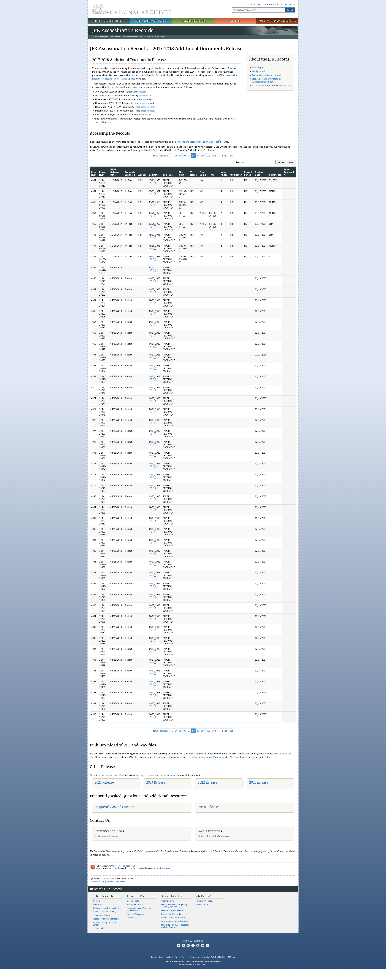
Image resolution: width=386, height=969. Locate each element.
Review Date (259, 173)
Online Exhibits (99, 928)
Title (211, 174)
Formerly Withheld (130, 173)
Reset (291, 162)
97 (189, 155)
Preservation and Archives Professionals (139, 909)
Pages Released (289, 170)
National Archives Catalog (104, 911)
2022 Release (207, 782)
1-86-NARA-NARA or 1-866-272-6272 (193, 964)
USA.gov (231, 957)
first (155, 155)
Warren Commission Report (266, 74)
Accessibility (168, 957)
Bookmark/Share (274, 4)
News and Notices (204, 900)
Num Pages (224, 173)
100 (203, 155)
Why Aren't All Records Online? (175, 921)
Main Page (257, 67)
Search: (240, 162)
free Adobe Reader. (124, 865)
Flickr (207, 945)
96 (185, 155)
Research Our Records (108, 20)
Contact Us (289, 4)
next (224, 155)
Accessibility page (162, 868)
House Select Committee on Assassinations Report (266, 80)
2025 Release (104, 782)
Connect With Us (193, 940)
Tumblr (193, 945)
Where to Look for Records (173, 917)
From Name (202, 173)
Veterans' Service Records (151, 20)
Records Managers (135, 914)
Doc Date (154, 174)
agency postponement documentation (156, 775)
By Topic (96, 900)
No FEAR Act (220, 957)
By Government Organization (106, 908)
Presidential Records (102, 915)
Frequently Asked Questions (116, 807)
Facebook (178, 945)
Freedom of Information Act (201, 957)
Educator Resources (193, 20)
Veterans (131, 917)
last (231, 155)
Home (94, 36)
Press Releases (208, 807)
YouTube (198, 945)
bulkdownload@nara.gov (211, 757)
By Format (97, 904)
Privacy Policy (181, 957)
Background (258, 71)
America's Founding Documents (277, 20)
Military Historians (135, 904)
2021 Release (258, 782)
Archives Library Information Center (105, 923)
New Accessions (203, 904)
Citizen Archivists (255, 4)
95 (180, 155)
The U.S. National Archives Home (131, 9)
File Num (181, 173)
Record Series (248, 173)
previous (164, 155)
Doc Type (168, 174)
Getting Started (168, 900)
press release (139, 91)
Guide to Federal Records (173, 910)
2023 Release (155, 782)
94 (176, 155)
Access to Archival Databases (106, 918)
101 (208, 155)
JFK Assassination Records (134, 36)
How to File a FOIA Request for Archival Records (175, 926)
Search (290, 10)
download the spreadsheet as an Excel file (196, 141)
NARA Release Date (114, 172)
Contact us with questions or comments (108, 881)
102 (214, 155)
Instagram (188, 945)
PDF (151, 183)
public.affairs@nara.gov (217, 836)
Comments (275, 174)
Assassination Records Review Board (271, 85)
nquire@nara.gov (111, 836)
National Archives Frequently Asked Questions (174, 905)
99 (198, 155)
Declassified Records (171, 914)
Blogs (202, 945)
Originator (236, 174)
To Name (193, 173)
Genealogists (133, 900)
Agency (142, 174)
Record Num (103, 173)
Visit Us (235, 20)
